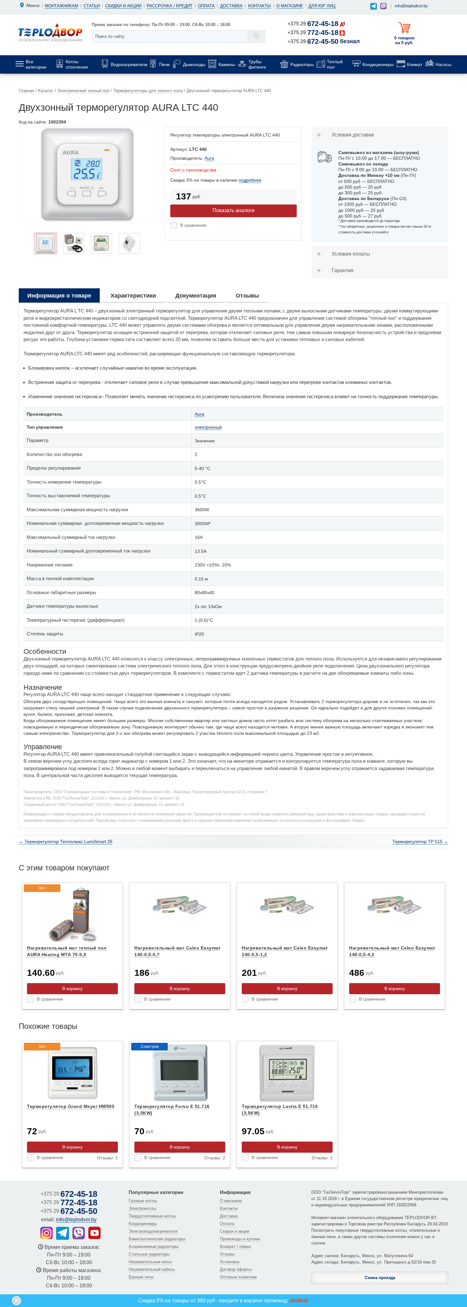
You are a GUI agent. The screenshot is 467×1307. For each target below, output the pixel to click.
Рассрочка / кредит (170, 5)
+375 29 (313, 24)
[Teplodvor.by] (50, 32)
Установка (229, 1261)
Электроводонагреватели (153, 1231)
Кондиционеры (143, 1223)
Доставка (231, 5)
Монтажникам (61, 5)
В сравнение (193, 225)
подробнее (250, 180)
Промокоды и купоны (240, 1239)
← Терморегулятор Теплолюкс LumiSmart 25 (65, 841)
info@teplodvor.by (411, 5)
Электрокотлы (142, 1208)
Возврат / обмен (235, 1246)
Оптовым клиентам (238, 1277)
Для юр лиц (321, 5)
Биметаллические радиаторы (157, 1239)
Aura (209, 158)
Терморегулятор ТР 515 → (420, 841)
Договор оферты (236, 1269)
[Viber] (383, 6)
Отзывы (227, 1254)
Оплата (206, 5)
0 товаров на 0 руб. (404, 40)
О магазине (289, 5)
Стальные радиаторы (149, 1254)
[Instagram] (46, 1233)
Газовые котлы (143, 1200)
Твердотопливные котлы (152, 1216)
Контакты (259, 5)
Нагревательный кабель (152, 1269)
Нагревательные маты (150, 1261)
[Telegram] (373, 6)
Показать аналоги (233, 210)
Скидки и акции (123, 5)
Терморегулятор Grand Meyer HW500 (70, 1106)
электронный (208, 427)
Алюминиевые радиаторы (153, 1246)
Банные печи (141, 1277)
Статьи (92, 5)
